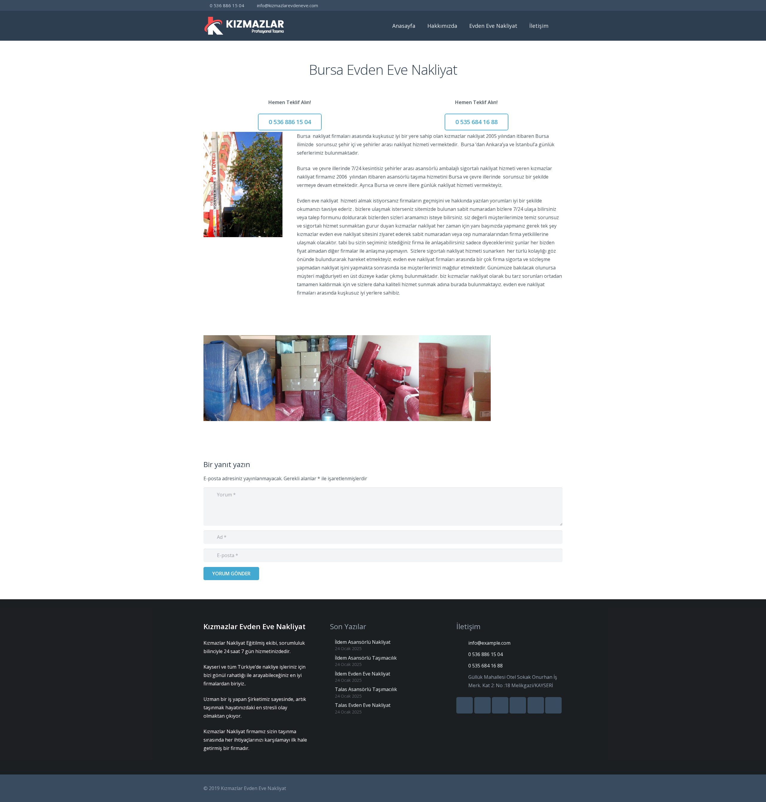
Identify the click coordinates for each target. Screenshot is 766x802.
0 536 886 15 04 (227, 5)
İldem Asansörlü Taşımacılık (366, 658)
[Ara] (560, 26)
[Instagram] (557, 5)
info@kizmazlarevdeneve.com (287, 5)
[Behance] (535, 5)
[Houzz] (546, 5)
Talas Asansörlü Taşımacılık (366, 689)
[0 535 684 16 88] (462, 665)
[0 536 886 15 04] (462, 654)
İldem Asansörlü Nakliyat (362, 642)
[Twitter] (503, 5)
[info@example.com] (462, 643)
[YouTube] (524, 5)
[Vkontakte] (514, 5)
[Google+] (482, 705)
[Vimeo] (518, 705)
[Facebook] (492, 5)
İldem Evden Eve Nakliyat (362, 673)
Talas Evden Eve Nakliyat (362, 705)
